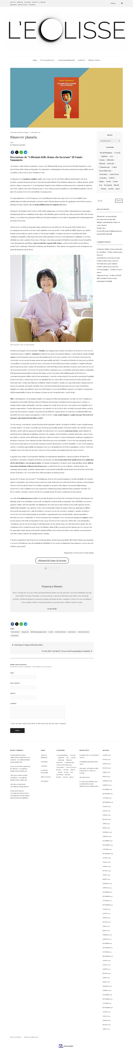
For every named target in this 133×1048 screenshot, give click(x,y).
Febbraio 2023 (107, 935)
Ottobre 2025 (107, 798)
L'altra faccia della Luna (64, 765)
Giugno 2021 (106, 1020)
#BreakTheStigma (105, 153)
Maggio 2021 (107, 1024)
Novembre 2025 (108, 793)
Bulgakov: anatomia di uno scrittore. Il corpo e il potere (89, 771)
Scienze (103, 189)
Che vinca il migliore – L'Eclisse (106, 269)
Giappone (25, 632)
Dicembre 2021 (107, 994)
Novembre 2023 (108, 896)
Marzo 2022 (106, 982)
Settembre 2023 (108, 905)
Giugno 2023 (107, 917)
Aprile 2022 (106, 977)
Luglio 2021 (106, 1016)
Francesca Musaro (18, 145)
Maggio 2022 (107, 973)
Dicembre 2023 (107, 892)
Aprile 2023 (106, 926)
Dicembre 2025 (107, 789)
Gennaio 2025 (107, 836)
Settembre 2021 (108, 1007)
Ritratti (116, 185)
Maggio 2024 (107, 870)
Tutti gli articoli (47, 60)
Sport (118, 189)
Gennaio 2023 (107, 939)
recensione (72, 632)
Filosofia (102, 163)
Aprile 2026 (106, 772)
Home (35, 60)
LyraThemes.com (33, 1037)
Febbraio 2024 (107, 883)
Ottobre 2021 (107, 1003)
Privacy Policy (23, 5)
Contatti (35, 2)
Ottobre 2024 (107, 849)
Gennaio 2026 (107, 785)
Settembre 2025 (108, 802)
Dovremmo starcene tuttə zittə (106, 219)
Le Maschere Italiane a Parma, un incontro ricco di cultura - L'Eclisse (20, 757)
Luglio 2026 (106, 759)
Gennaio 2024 (107, 888)
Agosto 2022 (107, 960)
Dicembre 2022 (107, 943)
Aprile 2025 (106, 823)
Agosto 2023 (107, 909)
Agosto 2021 (106, 1012)
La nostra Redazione (66, 60)
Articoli (13, 2)
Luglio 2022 (106, 965)
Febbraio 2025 (107, 832)
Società (111, 189)
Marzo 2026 (106, 776)
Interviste (110, 163)
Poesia (115, 181)
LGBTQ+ (112, 178)
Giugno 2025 (107, 815)
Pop (100, 185)
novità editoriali (60, 632)
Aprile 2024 (106, 875)
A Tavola (117, 153)
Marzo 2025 (106, 828)
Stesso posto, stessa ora (111, 261)
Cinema (102, 160)
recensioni (14, 636)
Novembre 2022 (108, 947)
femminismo (15, 632)
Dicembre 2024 (107, 840)
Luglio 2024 (106, 862)
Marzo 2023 (106, 930)
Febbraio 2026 (107, 781)
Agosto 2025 (107, 806)
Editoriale (110, 160)
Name (12, 673)
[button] (12, 152)
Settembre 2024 (108, 853)
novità (51, 632)
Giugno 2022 (107, 969)
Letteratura (13, 132)
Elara (11, 1037)
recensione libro (83, 632)
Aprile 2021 (106, 1029)
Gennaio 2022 (107, 990)
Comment (13, 703)
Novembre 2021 (107, 999)
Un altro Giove (101, 228)
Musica (101, 181)
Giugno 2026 (107, 763)
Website (12, 693)
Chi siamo (27, 2)
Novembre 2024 (108, 845)
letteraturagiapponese (39, 632)
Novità (20, 132)
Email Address (15, 683)
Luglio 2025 (106, 811)
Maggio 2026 (107, 768)
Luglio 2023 (106, 913)
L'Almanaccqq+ (104, 167)
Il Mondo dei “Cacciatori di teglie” (107, 216)
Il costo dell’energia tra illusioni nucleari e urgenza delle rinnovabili (89, 784)
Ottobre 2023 (107, 900)
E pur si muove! (23, 786)
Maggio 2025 (107, 819)
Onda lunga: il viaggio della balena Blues (28, 645)
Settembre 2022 (108, 956)
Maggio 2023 (107, 922)
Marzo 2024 (106, 879)
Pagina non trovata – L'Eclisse (106, 275)
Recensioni (25, 132)
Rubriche (20, 2)
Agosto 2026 (107, 755)
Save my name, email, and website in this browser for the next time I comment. (39, 723)
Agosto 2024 (107, 858)
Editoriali (32, 5)
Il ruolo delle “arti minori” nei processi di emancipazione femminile (66, 651)
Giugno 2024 (107, 866)
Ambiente (104, 156)
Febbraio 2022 (107, 986)
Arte (111, 156)
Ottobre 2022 (107, 952)
